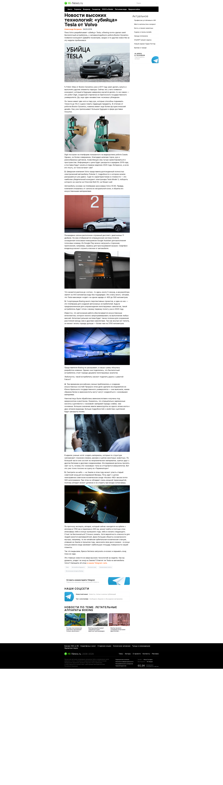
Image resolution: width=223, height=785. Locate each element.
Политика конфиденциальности (124, 661)
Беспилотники (92, 567)
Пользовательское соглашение (124, 663)
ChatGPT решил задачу (142, 40)
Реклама (155, 654)
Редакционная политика (122, 659)
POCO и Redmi (107, 9)
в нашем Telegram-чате (97, 563)
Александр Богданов (73, 29)
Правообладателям (121, 665)
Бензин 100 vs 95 (71, 646)
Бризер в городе (140, 48)
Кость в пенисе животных (143, 28)
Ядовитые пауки (71, 648)
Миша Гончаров (148, 659)
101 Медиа (150, 661)
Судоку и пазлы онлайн (142, 32)
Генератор (96, 9)
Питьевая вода (121, 9)
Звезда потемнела (141, 36)
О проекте (137, 654)
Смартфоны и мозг (88, 646)
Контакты (146, 654)
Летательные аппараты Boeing (74, 571)
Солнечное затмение (121, 646)
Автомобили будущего (78, 567)
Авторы (128, 654)
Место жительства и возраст (145, 24)
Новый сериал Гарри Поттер (144, 44)
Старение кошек (104, 646)
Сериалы (77, 9)
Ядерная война (134, 9)
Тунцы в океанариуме (141, 646)
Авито (70, 9)
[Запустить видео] (97, 62)
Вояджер (86, 9)
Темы (121, 654)
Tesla (67, 567)
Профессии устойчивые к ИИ (145, 20)
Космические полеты (105, 567)
